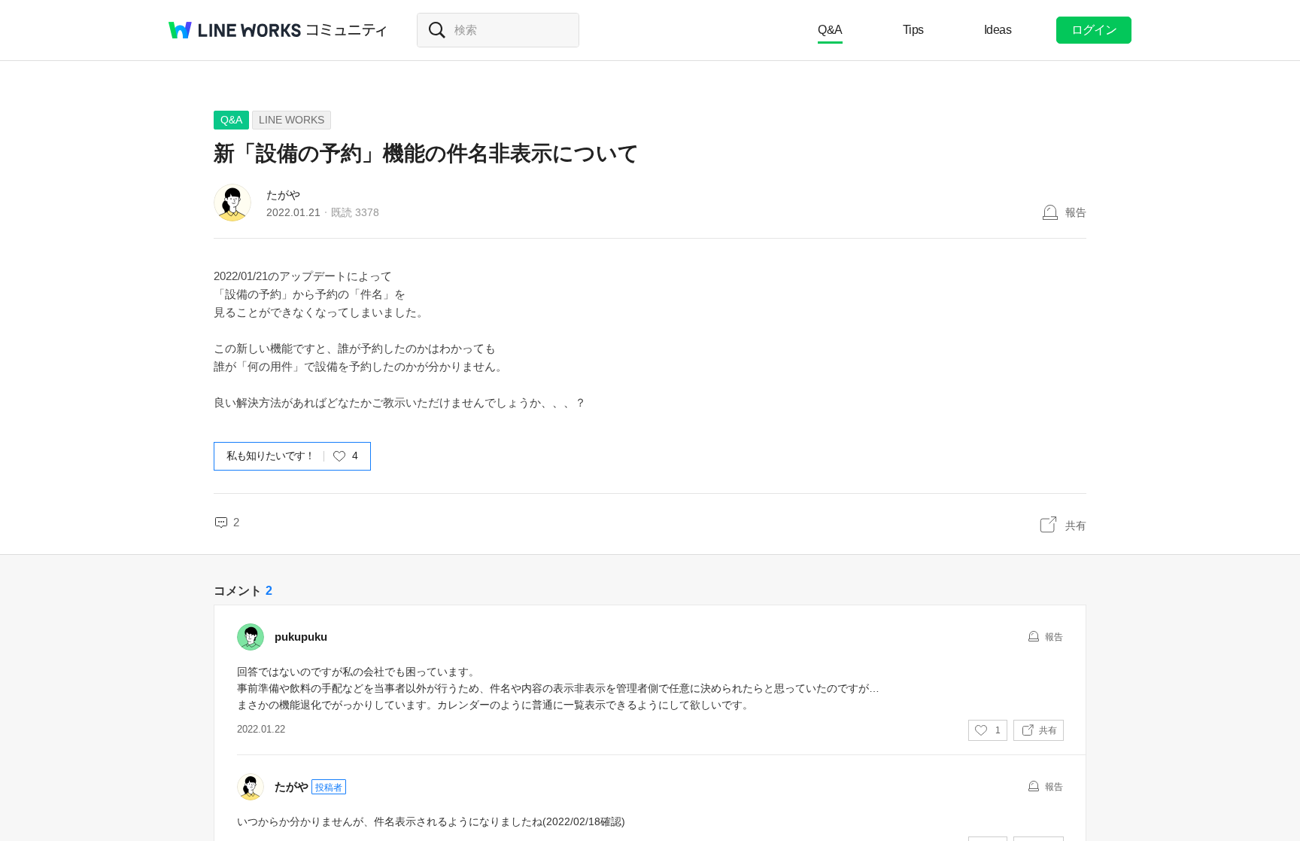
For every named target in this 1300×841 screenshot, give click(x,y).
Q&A (830, 29)
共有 (1075, 526)
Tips (913, 29)
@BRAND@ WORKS (235, 30)
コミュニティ (347, 30)
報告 (1075, 212)
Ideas (998, 29)
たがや (283, 194)
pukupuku (301, 636)
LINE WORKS (291, 120)
